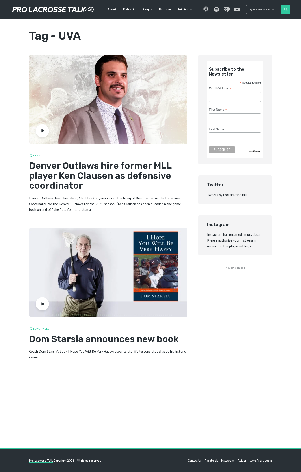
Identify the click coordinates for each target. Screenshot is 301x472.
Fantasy (165, 9)
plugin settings (240, 246)
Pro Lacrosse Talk (41, 460)
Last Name (216, 129)
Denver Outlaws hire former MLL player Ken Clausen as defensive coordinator (100, 176)
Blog (146, 9)
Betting (182, 9)
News (36, 155)
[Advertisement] (150, 406)
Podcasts (129, 9)
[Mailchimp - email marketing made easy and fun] (254, 151)
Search (285, 9)
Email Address (220, 88)
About (112, 9)
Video (46, 328)
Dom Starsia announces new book (104, 339)
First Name (218, 110)
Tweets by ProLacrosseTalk (227, 194)
